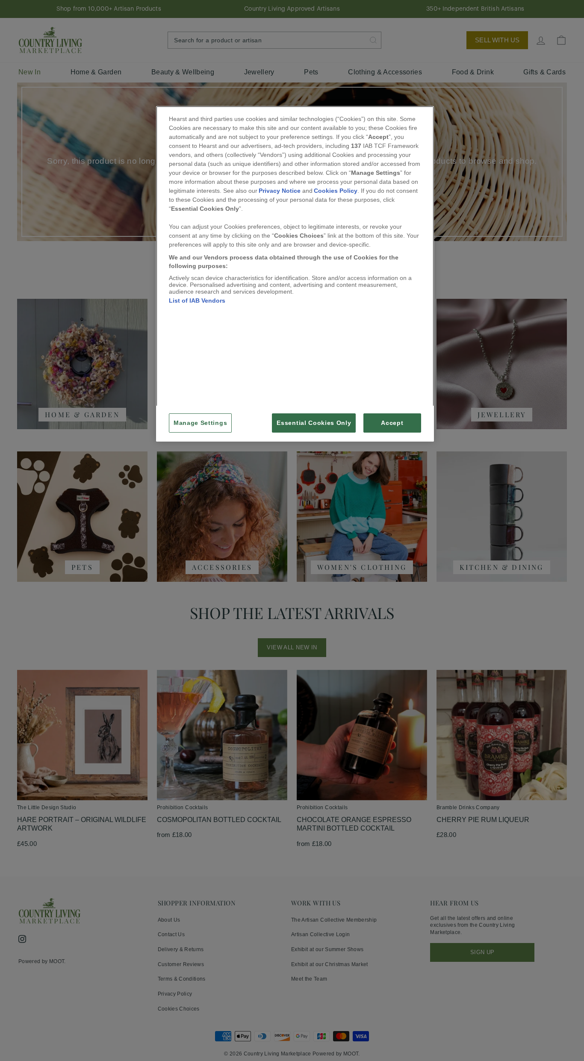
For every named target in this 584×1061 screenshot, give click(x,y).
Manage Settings (200, 423)
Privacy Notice (280, 190)
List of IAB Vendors (197, 300)
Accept (392, 423)
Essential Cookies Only (314, 423)
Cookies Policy (335, 190)
